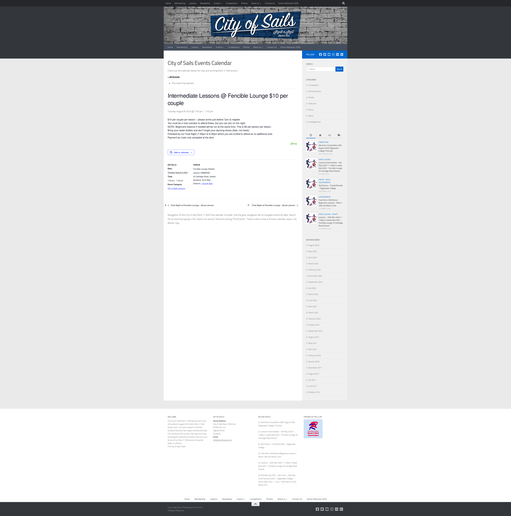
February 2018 (314, 355)
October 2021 (314, 325)
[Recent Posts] (310, 135)
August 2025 (313, 245)
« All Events (174, 76)
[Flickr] (337, 54)
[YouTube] (329, 54)
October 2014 (314, 392)
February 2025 (314, 270)
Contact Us (270, 3)
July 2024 (312, 288)
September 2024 (315, 282)
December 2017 (315, 368)
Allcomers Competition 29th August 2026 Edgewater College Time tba (330, 148)
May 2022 (312, 306)
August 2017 (313, 374)
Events (217, 3)
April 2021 (312, 349)
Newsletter (205, 3)
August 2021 (313, 337)
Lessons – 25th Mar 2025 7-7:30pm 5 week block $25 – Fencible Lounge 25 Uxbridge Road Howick (277, 466)
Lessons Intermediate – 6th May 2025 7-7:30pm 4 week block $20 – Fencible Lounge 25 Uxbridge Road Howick (278, 434)
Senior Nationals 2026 (288, 3)
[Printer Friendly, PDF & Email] (293, 143)
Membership (180, 3)
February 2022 (314, 319)
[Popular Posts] (320, 135)
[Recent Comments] (329, 135)
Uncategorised (314, 122)
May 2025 (312, 251)
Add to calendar (181, 152)
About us (255, 3)
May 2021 (312, 343)
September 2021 (315, 331)
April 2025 (312, 257)
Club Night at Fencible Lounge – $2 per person (192, 205)
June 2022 (312, 300)
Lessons (192, 3)
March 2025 (313, 263)
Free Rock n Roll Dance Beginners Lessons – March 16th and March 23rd (330, 203)
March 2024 (313, 294)
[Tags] (338, 135)
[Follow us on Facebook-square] (320, 54)
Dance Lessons (314, 91)
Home (168, 3)
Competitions (232, 3)
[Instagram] (333, 54)
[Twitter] (324, 54)
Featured (312, 103)
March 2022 (313, 312)
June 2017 (312, 386)
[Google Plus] (341, 54)
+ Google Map (207, 183)
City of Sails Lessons (176, 188)
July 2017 (312, 380)
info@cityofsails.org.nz (222, 440)
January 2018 (313, 361)
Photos (244, 3)
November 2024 (315, 276)
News (310, 116)
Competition (313, 85)
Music (310, 109)
